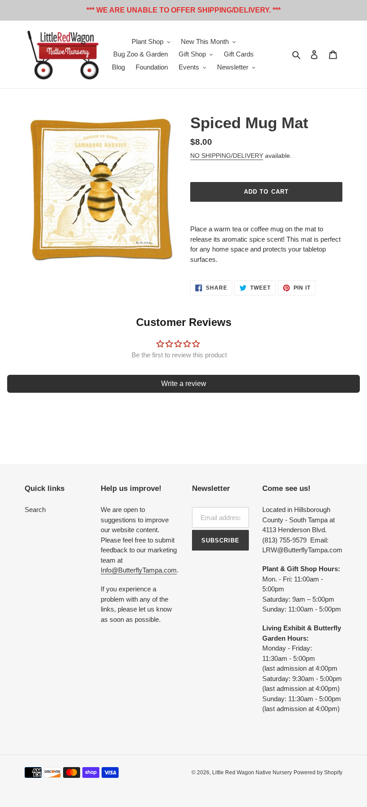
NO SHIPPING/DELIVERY (226, 155)
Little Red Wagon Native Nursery (252, 772)
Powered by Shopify (318, 772)
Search (35, 509)
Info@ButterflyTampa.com (139, 570)
